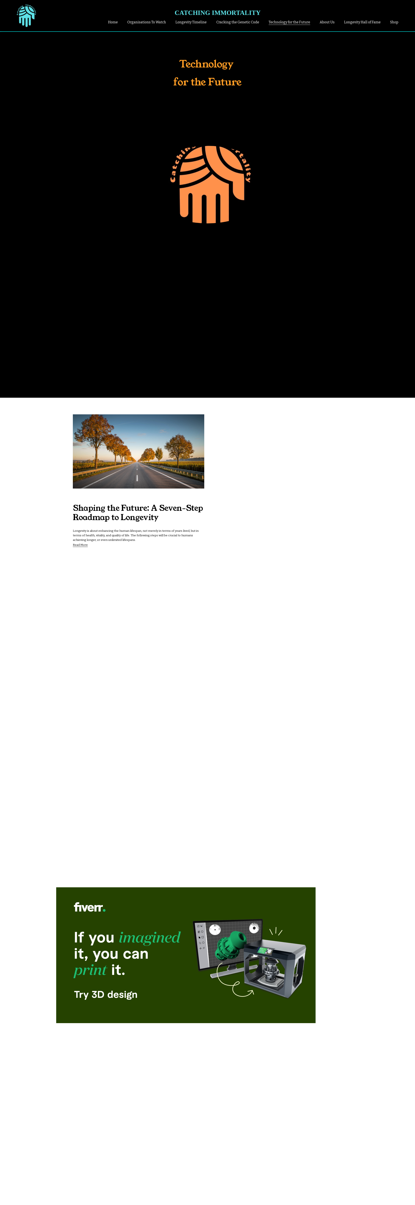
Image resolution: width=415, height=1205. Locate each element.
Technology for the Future (289, 22)
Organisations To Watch (146, 22)
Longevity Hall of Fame (362, 22)
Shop (394, 22)
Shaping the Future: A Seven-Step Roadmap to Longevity (138, 513)
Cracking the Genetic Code (237, 22)
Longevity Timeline (191, 22)
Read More (80, 545)
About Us (327, 22)
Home (113, 22)
